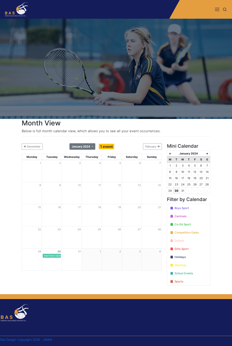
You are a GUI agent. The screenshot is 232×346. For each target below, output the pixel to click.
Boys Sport (181, 208)
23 (59, 229)
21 (159, 207)
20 (139, 207)
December (33, 146)
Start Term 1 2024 (52, 255)
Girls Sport (181, 248)
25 (99, 229)
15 (39, 207)
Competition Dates (186, 232)
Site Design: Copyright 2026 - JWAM (26, 339)
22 (39, 229)
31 (79, 251)
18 (99, 207)
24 (79, 229)
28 (159, 229)
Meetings (179, 265)
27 (139, 229)
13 (139, 185)
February (151, 146)
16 (59, 207)
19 (119, 207)
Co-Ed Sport (182, 224)
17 (79, 207)
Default (178, 240)
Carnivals (179, 216)
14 (159, 185)
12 (119, 185)
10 (79, 185)
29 (39, 251)
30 (59, 251)
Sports (178, 281)
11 (100, 185)
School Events (183, 273)
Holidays (179, 257)
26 (119, 229)
